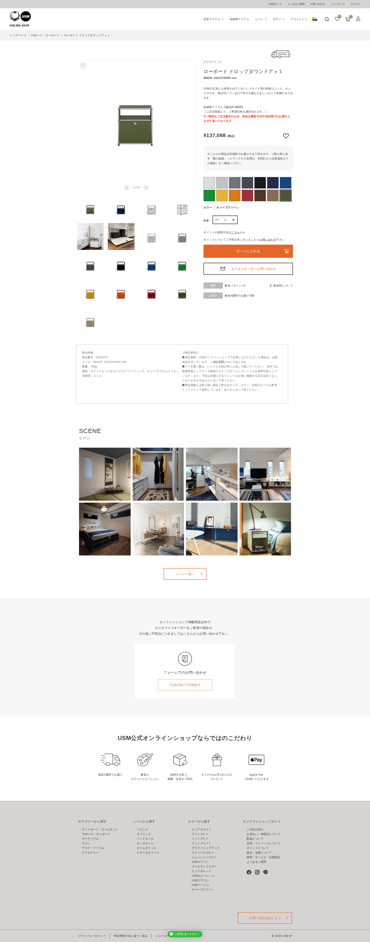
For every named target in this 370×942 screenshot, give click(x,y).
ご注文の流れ (255, 829)
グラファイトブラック (260, 183)
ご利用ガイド (274, 4)
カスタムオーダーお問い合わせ (253, 269)
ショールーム (337, 4)
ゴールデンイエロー (222, 195)
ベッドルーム (145, 838)
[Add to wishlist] (286, 136)
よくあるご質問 (296, 4)
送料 (213, 285)
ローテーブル (90, 838)
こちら (235, 232)
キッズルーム (145, 843)
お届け (213, 295)
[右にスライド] (146, 187)
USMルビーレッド (247, 195)
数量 (206, 220)
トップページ (18, 35)
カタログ (355, 4)
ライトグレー (222, 183)
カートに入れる (248, 251)
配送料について (283, 285)
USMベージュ (273, 195)
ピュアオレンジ (234, 195)
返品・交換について (259, 852)
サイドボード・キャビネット (100, 829)
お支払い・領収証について (263, 834)
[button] (327, 19)
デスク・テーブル (93, 848)
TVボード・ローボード (45, 35)
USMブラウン (260, 195)
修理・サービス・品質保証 (263, 857)
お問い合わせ (317, 4)
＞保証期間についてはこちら (228, 362)
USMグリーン (209, 195)
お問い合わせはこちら (265, 918)
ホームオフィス (146, 848)
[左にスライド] (127, 187)
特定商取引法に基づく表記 (130, 936)
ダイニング (144, 834)
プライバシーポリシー (92, 936)
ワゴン (86, 843)
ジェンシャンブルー (285, 183)
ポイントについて (258, 848)
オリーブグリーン (285, 195)
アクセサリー (90, 852)
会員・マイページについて (263, 843)
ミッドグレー (234, 183)
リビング (142, 829)
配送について (255, 838)
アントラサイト (247, 183)
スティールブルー (273, 183)
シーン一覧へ (185, 574)
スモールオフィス (148, 852)
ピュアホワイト (209, 183)
